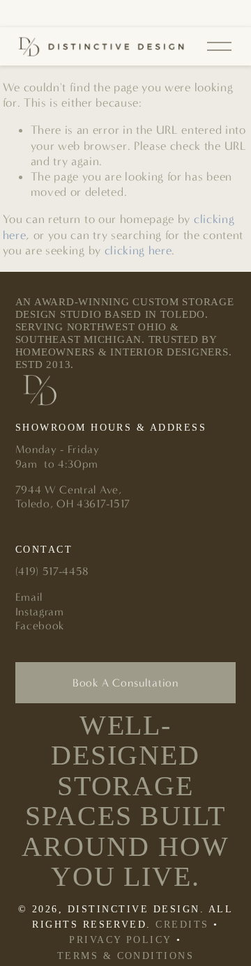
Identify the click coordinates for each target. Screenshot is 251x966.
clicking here (138, 250)
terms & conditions (126, 956)
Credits (181, 924)
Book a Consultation (125, 682)
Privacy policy (120, 940)
